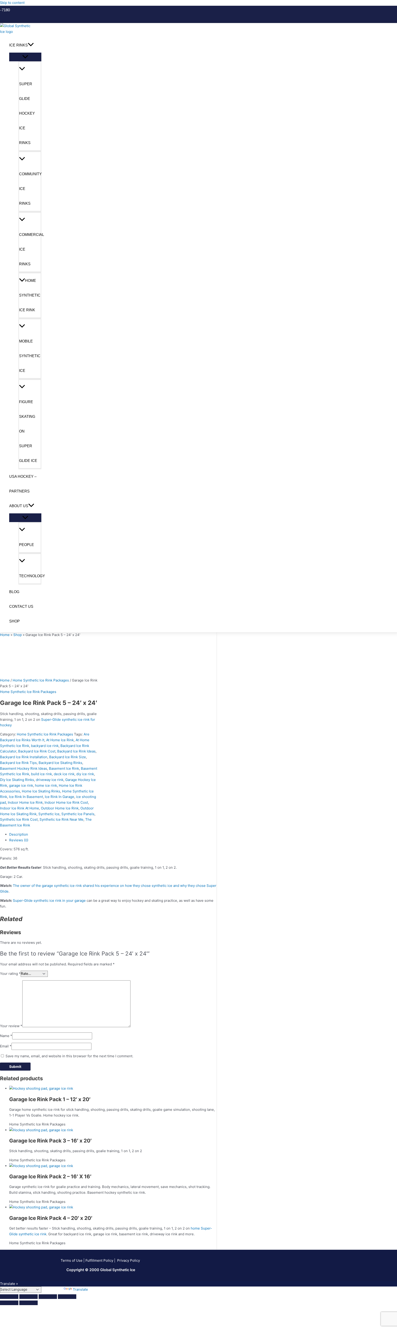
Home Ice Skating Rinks (41, 791)
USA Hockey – (23, 476)
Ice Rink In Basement (26, 797)
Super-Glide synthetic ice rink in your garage (49, 900)
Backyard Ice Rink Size (67, 757)
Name (6, 1036)
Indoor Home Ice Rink (25, 802)
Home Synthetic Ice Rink (29, 295)
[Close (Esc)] (67, 1296)
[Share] (48, 1296)
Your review (11, 1026)
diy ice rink (85, 774)
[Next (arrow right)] (28, 1303)
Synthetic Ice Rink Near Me (61, 819)
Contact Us (21, 606)
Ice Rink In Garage (59, 797)
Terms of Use (71, 1260)
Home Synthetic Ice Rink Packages (41, 680)
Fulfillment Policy (99, 1260)
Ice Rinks (18, 45)
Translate (80, 1289)
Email (5, 1046)
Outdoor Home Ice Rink (60, 808)
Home (5, 635)
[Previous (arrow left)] (9, 1303)
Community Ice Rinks (30, 188)
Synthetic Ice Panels (77, 814)
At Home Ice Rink (60, 740)
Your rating (10, 973)
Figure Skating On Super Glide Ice (28, 431)
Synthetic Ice (49, 814)
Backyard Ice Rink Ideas (76, 751)
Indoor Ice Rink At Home (19, 808)
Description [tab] (18, 834)
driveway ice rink (49, 780)
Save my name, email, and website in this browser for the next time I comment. (69, 1056)
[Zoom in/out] (9, 1296)
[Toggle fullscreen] (28, 1296)
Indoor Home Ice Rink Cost (66, 802)
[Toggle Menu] (25, 57)
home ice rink (46, 785)
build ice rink (41, 774)
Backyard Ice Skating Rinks (60, 763)
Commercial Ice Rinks (30, 249)
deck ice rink (64, 774)
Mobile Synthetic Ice (29, 356)
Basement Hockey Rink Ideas (23, 768)
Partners (19, 491)
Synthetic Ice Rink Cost (19, 819)
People (26, 545)
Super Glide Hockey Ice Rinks (27, 113)
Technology (30, 576)
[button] (6, 10)
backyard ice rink (45, 746)
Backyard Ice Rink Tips (18, 763)
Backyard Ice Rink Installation (23, 757)
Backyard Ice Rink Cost (36, 751)
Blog (14, 592)
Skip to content (12, 2)
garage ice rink (21, 785)
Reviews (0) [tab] (18, 840)
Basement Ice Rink (64, 768)
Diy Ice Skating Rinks (17, 780)
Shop (14, 621)
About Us (18, 506)
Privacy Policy (129, 1260)
